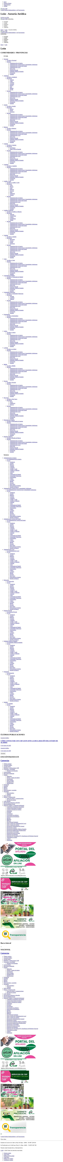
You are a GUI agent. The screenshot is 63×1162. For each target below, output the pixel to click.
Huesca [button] (11, 109)
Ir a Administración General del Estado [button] (16, 520)
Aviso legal (6, 1154)
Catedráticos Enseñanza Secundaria (15, 806)
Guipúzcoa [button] (12, 403)
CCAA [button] (8, 460)
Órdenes (9, 794)
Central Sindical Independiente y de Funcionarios (13, 10)
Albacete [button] (12, 214)
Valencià (6, 27)
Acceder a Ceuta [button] (11, 260)
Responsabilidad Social (9, 804)
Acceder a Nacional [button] (11, 60)
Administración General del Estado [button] (18, 66)
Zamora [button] (12, 195)
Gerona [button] (11, 241)
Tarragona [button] (12, 243)
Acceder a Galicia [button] (11, 332)
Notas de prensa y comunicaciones (15, 798)
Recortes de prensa (11, 800)
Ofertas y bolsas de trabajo (13, 777)
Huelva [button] (11, 85)
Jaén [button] (11, 86)
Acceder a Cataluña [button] (11, 236)
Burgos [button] (11, 186)
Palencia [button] (12, 189)
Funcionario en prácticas (13, 815)
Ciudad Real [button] (13, 216)
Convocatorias (7, 772)
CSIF (2, 1150)
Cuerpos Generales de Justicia (14, 809)
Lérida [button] (11, 242)
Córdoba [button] (12, 82)
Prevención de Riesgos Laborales (12, 802)
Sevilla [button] (11, 89)
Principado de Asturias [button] (9, 420)
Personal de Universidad (13, 831)
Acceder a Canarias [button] (11, 145)
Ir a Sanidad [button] (10, 703)
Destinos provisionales (12, 770)
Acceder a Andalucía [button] (12, 77)
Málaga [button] (11, 88)
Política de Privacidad (9, 1156)
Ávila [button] (11, 185)
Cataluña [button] (6, 235)
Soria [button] (11, 192)
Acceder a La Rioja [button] (11, 349)
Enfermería (9, 840)
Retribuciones (10, 783)
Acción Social (7, 766)
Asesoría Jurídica (8, 765)
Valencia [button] (12, 299)
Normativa (6, 791)
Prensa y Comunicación (9, 797)
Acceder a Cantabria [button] (12, 166)
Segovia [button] (12, 191)
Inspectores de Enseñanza (13, 816)
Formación (6, 784)
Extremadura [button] (7, 314)
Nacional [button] (6, 59)
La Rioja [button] (6, 347)
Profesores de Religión (12, 834)
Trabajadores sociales (12, 837)
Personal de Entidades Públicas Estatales (16, 829)
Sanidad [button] (12, 74)
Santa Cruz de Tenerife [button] (15, 149)
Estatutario (9, 811)
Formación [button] (12, 73)
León (6, 29)
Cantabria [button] (6, 164)
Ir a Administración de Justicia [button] (14, 459)
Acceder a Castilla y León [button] (13, 182)
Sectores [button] (9, 61)
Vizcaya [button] (12, 404)
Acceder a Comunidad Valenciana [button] (15, 293)
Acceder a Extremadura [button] (12, 315)
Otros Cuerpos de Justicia (13, 825)
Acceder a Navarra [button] (11, 382)
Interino (9, 818)
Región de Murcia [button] (8, 436)
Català (5, 23)
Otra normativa (10, 793)
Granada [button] (12, 84)
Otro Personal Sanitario (12, 822)
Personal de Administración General (15, 826)
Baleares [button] (6, 127)
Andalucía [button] (6, 75)
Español (6, 21)
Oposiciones (10, 779)
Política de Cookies (8, 1158)
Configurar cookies (8, 1160)
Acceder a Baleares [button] (11, 128)
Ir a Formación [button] (10, 673)
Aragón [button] (5, 104)
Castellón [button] (12, 297)
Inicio (5, 2)
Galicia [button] (5, 331)
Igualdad (6, 786)
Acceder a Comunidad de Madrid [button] (15, 277)
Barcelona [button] (12, 239)
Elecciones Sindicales (9, 773)
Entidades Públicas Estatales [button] (17, 71)
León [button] (11, 188)
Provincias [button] (9, 78)
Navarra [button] (6, 381)
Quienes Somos (7, 3)
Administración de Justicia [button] (16, 63)
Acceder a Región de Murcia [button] (14, 438)
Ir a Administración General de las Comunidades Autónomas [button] (21, 489)
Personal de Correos (12, 827)
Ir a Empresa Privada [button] (12, 612)
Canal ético (6, 1157)
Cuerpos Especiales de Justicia (14, 808)
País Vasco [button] (6, 397)
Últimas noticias (7, 763)
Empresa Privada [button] (14, 70)
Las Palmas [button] (12, 148)
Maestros (9, 819)
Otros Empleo (10, 780)
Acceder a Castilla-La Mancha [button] (14, 211)
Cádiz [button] (11, 81)
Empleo (5, 775)
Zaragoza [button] (12, 111)
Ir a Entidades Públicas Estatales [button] (14, 642)
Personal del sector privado (13, 833)
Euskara (6, 24)
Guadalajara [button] (13, 218)
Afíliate (5, 6)
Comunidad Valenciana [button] (9, 292)
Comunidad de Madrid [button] (9, 275)
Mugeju (5, 788)
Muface (5, 787)
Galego (5, 25)
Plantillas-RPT (10, 782)
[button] (7, 19)
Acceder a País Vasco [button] (12, 399)
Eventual (9, 812)
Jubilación (9, 776)
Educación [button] (12, 68)
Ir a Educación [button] (10, 581)
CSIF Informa (7, 801)
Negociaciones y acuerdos (10, 790)
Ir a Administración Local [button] (13, 551)
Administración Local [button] (15, 67)
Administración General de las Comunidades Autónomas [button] (23, 64)
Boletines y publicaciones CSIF (11, 768)
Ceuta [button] (5, 259)
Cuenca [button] (12, 217)
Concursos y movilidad (9, 769)
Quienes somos (7, 1153)
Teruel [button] (11, 110)
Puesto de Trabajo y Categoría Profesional (14, 805)
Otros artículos (7, 795)
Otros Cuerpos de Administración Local (16, 823)
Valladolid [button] (12, 193)
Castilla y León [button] (7, 181)
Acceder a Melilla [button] (11, 365)
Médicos (9, 820)
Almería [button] (12, 80)
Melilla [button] (5, 364)
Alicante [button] (12, 296)
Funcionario (10, 813)
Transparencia (7, 4)
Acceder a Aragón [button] (11, 106)
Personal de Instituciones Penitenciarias (16, 830)
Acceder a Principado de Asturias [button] (15, 421)
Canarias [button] (6, 143)
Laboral (9, 838)
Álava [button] (11, 402)
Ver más (3, 753)
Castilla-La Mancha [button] (8, 210)
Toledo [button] (11, 220)
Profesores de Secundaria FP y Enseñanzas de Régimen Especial (22, 836)
